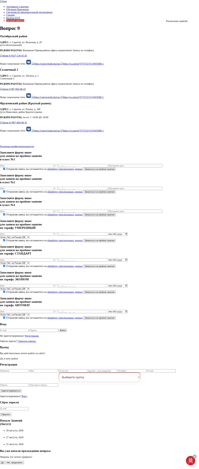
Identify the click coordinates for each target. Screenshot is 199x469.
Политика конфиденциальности (17, 146)
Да (2, 462)
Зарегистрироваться (10, 391)
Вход (25, 396)
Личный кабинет (15, 20)
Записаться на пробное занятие (99, 169)
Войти (63, 330)
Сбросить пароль (27, 341)
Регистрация (32, 336)
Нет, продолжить (15, 462)
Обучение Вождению (17, 9)
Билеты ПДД (13, 17)
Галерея (10, 15)
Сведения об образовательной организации (29, 12)
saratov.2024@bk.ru (12, 136)
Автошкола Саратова (17, 6)
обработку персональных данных (65, 169)
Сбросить (5, 414)
